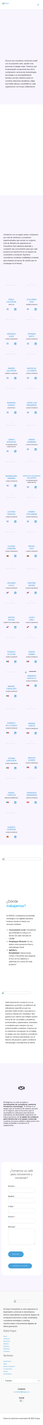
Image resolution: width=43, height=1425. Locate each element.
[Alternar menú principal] (38, 4)
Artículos (6, 1349)
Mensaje (12, 1227)
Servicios (6, 1339)
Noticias (6, 1346)
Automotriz (7, 1361)
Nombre (11, 1186)
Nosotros (6, 1341)
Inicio (5, 1336)
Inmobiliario (7, 1374)
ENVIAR (15, 1254)
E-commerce (7, 1369)
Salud (5, 1371)
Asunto (11, 1217)
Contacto (6, 1351)
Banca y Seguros (9, 1366)
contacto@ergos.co (21, 1392)
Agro (5, 1364)
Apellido (11, 1196)
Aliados (6, 1344)
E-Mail (11, 1206)
